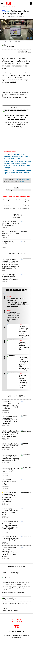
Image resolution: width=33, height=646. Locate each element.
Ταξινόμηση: (13, 572)
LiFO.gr (16, 179)
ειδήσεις (21, 181)
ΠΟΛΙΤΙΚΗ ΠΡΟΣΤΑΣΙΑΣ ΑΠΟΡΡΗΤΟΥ (20, 208)
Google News (25, 179)
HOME (3, 6)
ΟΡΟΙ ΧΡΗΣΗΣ (7, 208)
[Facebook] (28, 38)
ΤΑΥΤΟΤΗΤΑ (16, 619)
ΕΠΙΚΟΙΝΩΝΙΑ (16, 621)
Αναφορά (4, 592)
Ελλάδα (13, 6)
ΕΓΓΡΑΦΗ (27, 205)
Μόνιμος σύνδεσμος (13, 592)
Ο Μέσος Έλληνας (10, 598)
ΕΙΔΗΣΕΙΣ (8, 6)
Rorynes (7, 577)
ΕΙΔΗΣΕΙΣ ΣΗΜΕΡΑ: (10, 151)
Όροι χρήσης (7, 635)
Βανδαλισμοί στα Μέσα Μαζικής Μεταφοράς (18, 190)
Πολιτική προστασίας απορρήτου (20, 635)
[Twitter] (31, 38)
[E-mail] (25, 51)
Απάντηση (21, 592)
